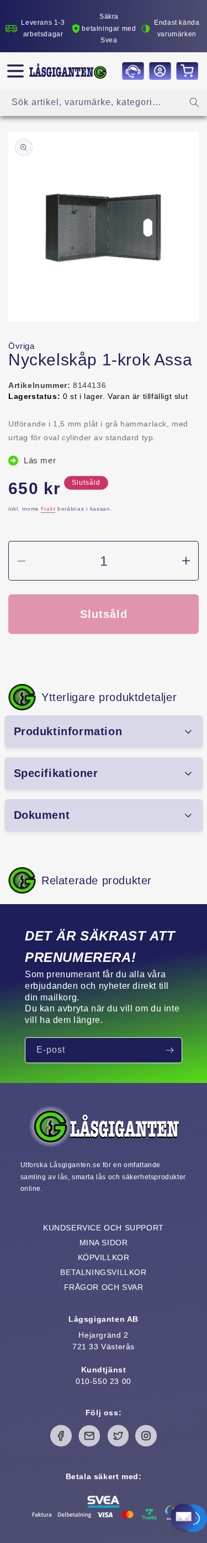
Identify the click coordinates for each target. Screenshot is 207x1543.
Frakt (48, 509)
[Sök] (194, 102)
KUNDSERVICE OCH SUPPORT (103, 1227)
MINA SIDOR (103, 1242)
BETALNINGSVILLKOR (103, 1272)
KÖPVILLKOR (104, 1257)
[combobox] (103, 102)
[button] (15, 71)
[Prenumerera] (169, 1050)
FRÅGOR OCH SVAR (104, 1287)
